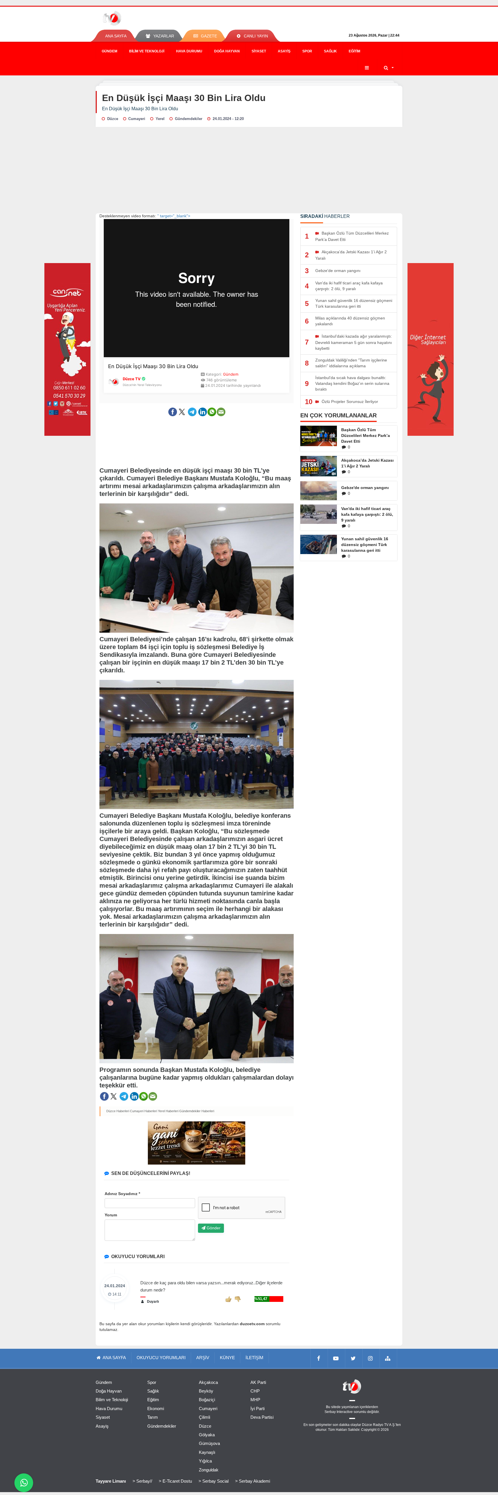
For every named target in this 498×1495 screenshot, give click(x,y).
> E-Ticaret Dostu (175, 1481)
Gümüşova (209, 1443)
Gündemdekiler (161, 1426)
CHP (255, 1391)
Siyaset (259, 51)
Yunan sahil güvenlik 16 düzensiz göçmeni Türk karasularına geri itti (364, 545)
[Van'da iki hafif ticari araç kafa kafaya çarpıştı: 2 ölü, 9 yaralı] (318, 514)
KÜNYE (227, 1357)
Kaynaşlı (207, 1452)
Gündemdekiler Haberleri (196, 1111)
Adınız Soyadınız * (122, 1193)
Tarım (152, 1417)
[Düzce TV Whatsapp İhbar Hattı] (23, 1482)
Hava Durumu (189, 51)
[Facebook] (319, 1358)
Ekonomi (155, 1408)
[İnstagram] (371, 1358)
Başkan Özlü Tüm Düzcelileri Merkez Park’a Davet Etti (365, 435)
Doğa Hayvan (227, 51)
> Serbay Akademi (252, 1481)
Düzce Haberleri (117, 1111)
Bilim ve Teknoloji (146, 51)
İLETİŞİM (254, 1357)
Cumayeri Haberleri (143, 1111)
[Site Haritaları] (388, 1358)
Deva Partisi (261, 1417)
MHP (255, 1399)
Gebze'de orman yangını (365, 487)
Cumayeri (208, 1408)
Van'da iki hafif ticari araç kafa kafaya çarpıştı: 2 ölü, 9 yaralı (367, 514)
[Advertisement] (249, 170)
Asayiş (284, 51)
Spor (307, 51)
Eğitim (354, 51)
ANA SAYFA (116, 36)
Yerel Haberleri (168, 1111)
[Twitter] (354, 1358)
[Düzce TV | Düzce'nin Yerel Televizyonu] (133, 18)
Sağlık (330, 51)
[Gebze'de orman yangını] (318, 490)
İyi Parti (257, 1408)
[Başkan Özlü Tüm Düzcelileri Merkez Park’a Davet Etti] (318, 436)
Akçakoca (208, 1382)
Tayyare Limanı (111, 1481)
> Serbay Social (214, 1481)
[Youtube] (336, 1358)
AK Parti (258, 1382)
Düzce (205, 1426)
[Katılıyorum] (228, 1298)
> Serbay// (142, 1481)
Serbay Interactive (339, 1412)
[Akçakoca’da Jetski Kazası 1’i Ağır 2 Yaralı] (318, 466)
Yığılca (205, 1460)
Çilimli (204, 1417)
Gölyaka (207, 1434)
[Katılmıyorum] (238, 1298)
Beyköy (206, 1391)
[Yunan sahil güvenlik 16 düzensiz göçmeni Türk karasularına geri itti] (318, 544)
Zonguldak (208, 1469)
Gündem (109, 51)
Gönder (212, 1228)
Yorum (111, 1215)
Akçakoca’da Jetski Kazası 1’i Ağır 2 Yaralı (367, 463)
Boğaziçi (207, 1399)
